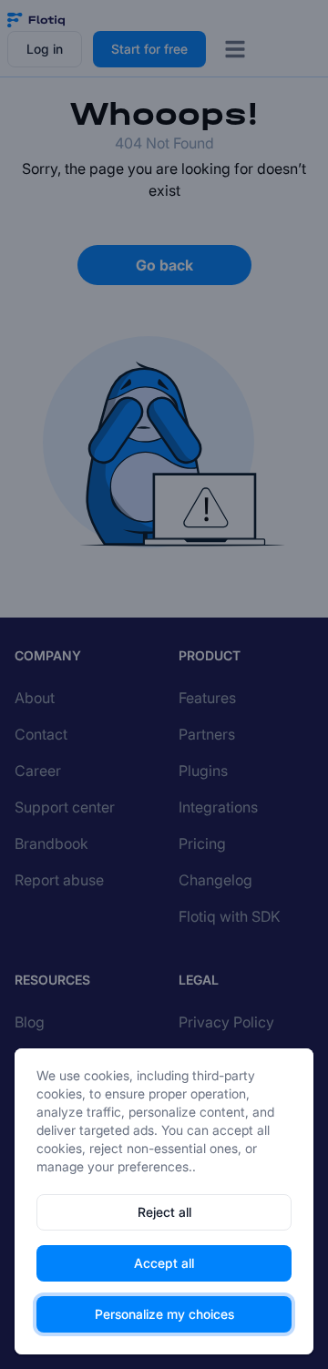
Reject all (164, 1212)
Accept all (164, 1263)
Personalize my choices (164, 1314)
